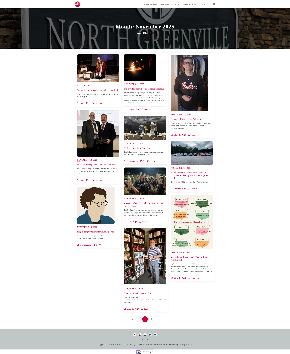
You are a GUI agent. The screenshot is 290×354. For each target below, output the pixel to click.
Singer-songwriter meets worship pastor (95, 231)
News (81, 103)
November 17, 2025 (87, 85)
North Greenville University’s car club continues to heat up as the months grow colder (189, 175)
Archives (144, 339)
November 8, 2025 (180, 252)
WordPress (160, 344)
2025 (145, 33)
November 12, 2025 (134, 143)
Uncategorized (132, 161)
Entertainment (85, 245)
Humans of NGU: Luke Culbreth (186, 119)
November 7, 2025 (133, 288)
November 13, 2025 (87, 160)
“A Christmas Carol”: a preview (138, 148)
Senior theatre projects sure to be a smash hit (97, 90)
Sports (129, 222)
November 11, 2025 (134, 198)
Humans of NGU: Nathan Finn (138, 293)
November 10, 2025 (87, 227)
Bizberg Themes (185, 344)
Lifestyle (130, 109)
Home (138, 33)
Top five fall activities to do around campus (144, 88)
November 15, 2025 (134, 84)
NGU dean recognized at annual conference (97, 164)
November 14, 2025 (181, 114)
